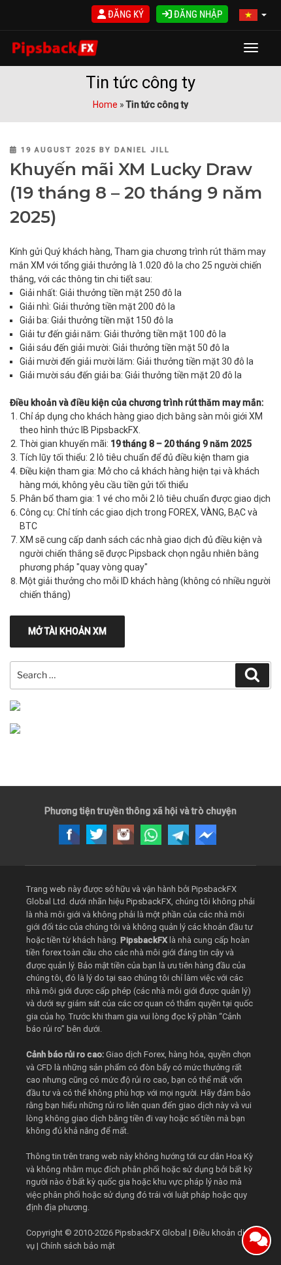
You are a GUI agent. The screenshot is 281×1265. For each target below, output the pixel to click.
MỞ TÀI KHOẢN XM (67, 631)
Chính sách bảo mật (78, 1246)
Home (105, 104)
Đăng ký (125, 14)
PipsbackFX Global (151, 1233)
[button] (253, 15)
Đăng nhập (197, 14)
